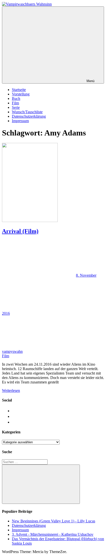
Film (15, 103)
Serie (16, 107)
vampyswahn (12, 351)
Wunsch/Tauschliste (27, 112)
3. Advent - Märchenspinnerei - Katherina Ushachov (52, 534)
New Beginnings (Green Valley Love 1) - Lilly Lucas (53, 521)
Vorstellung (21, 94)
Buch (16, 98)
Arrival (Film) (20, 231)
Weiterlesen (11, 390)
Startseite (19, 90)
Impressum (20, 121)
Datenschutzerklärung (29, 116)
